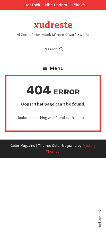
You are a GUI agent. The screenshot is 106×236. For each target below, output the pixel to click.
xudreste (53, 25)
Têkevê (78, 5)
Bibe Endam (56, 5)
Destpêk (32, 5)
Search (51, 49)
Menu (57, 68)
